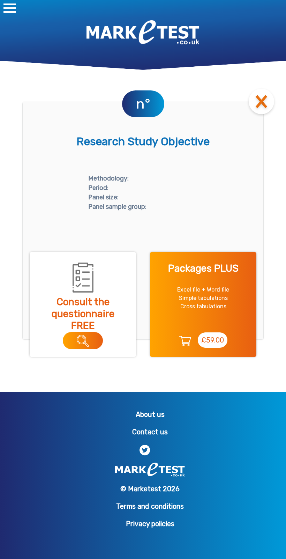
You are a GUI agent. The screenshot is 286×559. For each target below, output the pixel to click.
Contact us (150, 432)
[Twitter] (145, 449)
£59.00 (212, 340)
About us (150, 414)
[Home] (142, 32)
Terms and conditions (150, 506)
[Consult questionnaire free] (83, 340)
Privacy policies (150, 524)
